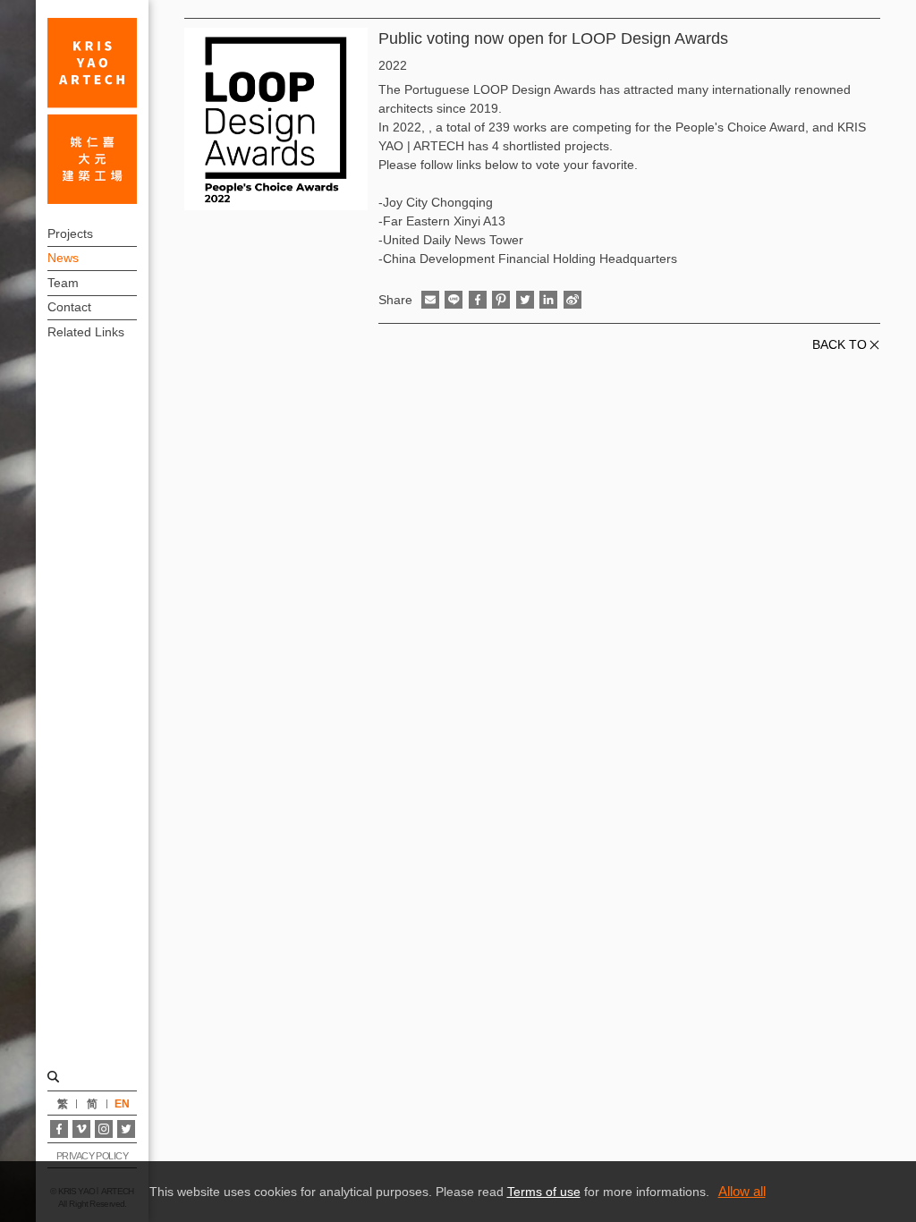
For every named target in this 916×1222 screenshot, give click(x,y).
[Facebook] (59, 1129)
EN (122, 1104)
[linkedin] (548, 300)
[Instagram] (104, 1129)
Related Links (85, 332)
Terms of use (544, 1191)
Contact (69, 307)
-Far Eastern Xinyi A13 (441, 221)
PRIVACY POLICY (92, 1155)
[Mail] (430, 300)
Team (63, 283)
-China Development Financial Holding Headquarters (527, 258)
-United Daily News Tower (450, 240)
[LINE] (453, 300)
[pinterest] (501, 300)
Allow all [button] (742, 1191)
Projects (70, 233)
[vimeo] (81, 1129)
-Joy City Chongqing (435, 202)
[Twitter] (126, 1129)
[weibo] (572, 300)
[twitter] (525, 300)
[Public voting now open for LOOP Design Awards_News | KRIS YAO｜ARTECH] (92, 111)
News (63, 257)
